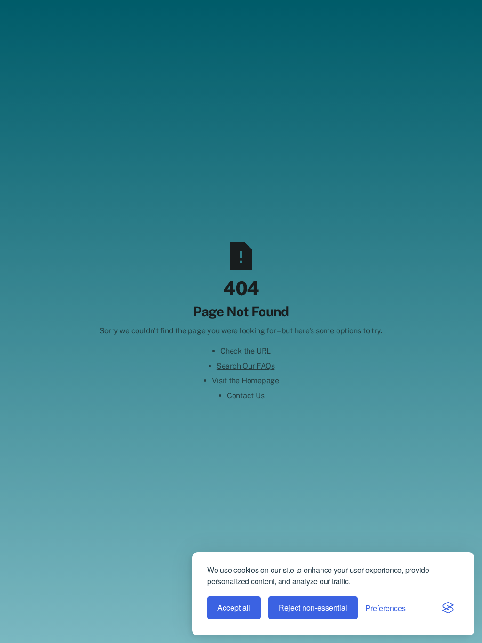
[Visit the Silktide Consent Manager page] (448, 607)
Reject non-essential (313, 607)
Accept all (233, 607)
